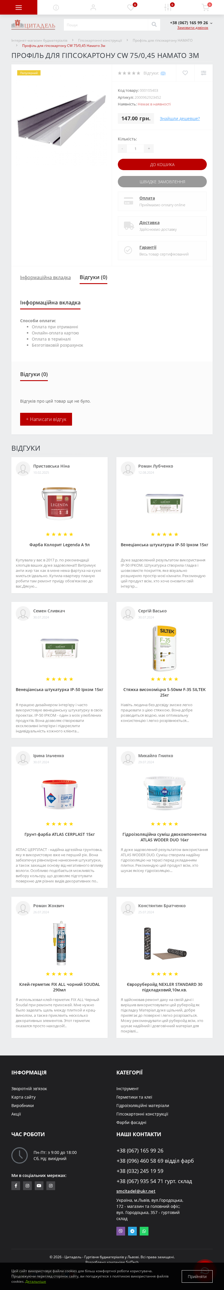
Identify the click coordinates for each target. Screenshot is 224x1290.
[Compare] (203, 73)
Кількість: (127, 139)
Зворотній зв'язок (29, 1088)
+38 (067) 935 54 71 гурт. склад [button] (154, 1181)
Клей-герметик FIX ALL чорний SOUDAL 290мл (59, 987)
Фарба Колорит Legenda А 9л (59, 544)
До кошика (162, 164)
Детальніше (35, 1281)
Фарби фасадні (131, 1122)
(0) (163, 73)
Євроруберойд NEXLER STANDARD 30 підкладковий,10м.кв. (164, 987)
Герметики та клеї (134, 1097)
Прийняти (197, 1276)
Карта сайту (23, 1097)
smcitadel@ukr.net (135, 1191)
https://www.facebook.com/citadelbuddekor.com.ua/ (15, 1185)
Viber (120, 1231)
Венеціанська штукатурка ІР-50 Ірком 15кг (164, 544)
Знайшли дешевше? (180, 118)
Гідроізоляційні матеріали (142, 1105)
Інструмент (127, 1088)
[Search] (154, 25)
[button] (93, 7)
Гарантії (147, 247)
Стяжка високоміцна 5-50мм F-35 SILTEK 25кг (164, 692)
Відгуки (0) (93, 277)
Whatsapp (144, 1231)
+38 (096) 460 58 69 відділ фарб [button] (155, 1160)
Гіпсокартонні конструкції (100, 40)
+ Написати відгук (46, 419)
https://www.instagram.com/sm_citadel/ (27, 1185)
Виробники (22, 1105)
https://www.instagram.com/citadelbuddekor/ (50, 1185)
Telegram (132, 1231)
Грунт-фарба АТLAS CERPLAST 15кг (59, 834)
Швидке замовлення (162, 181)
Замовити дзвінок (192, 27)
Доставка (149, 222)
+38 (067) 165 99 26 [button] (140, 1150)
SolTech (132, 1262)
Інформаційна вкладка (45, 277)
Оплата (147, 198)
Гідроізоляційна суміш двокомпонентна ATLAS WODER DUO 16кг (164, 837)
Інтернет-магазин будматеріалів (39, 40)
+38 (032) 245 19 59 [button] (140, 1171)
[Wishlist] (185, 73)
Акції (16, 1114)
